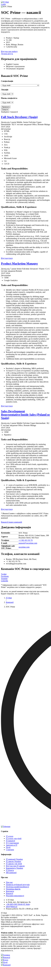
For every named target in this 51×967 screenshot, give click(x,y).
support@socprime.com (28, 543)
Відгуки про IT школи (15, 866)
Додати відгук (7, 54)
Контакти (10, 891)
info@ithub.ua (11, 906)
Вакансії (9, 893)
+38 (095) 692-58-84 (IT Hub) (18, 904)
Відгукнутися (7, 258)
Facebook (5, 576)
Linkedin (4, 581)
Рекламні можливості (15, 896)
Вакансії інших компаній (11, 522)
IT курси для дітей (13, 838)
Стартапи (10, 850)
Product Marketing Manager (19, 263)
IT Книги (10, 870)
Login (3, 4)
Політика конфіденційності (17, 887)
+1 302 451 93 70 (26, 540)
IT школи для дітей (14, 864)
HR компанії (11, 873)
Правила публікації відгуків (18, 884)
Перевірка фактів (13, 889)
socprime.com (24, 547)
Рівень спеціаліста (9, 98)
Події (8, 847)
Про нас (9, 882)
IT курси (9, 836)
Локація (4, 90)
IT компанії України (14, 859)
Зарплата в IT (11, 845)
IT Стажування (12, 843)
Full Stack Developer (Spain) (19, 117)
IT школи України (13, 861)
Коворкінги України (14, 868)
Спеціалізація (7, 81)
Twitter (4, 574)
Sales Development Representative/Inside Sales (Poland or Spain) (25, 415)
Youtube (4, 579)
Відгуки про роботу (9, 51)
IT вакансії (10, 841)
